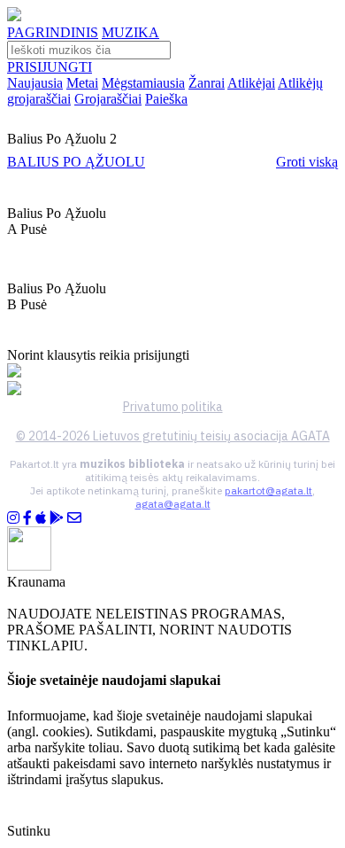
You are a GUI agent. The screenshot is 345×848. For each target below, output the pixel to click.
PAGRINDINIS (52, 32)
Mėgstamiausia (143, 82)
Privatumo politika (173, 407)
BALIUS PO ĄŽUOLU (76, 161)
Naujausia (35, 82)
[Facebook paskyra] (27, 517)
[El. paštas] (74, 517)
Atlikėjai (251, 82)
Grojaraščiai (108, 98)
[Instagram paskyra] (13, 517)
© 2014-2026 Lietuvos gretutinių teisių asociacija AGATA (173, 436)
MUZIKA (130, 32)
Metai (82, 82)
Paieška (166, 98)
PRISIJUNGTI (49, 66)
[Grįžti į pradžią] (14, 16)
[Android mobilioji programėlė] (57, 517)
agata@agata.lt (173, 503)
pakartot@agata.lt (268, 490)
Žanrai (206, 82)
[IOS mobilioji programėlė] (40, 517)
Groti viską (307, 161)
